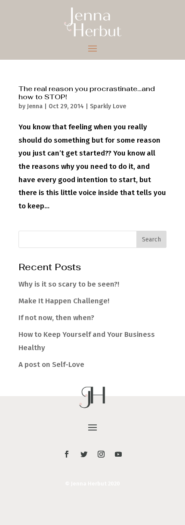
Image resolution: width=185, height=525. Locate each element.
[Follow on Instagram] (101, 454)
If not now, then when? (56, 317)
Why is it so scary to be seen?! (68, 284)
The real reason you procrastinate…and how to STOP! (86, 92)
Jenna (35, 106)
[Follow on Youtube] (118, 454)
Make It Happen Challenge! (63, 300)
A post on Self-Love (51, 364)
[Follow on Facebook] (67, 454)
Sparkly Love (108, 106)
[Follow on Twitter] (84, 454)
